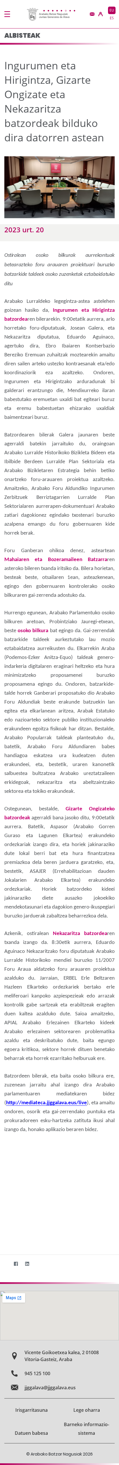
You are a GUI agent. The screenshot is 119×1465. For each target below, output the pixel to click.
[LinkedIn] (27, 1263)
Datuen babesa (31, 1433)
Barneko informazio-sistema (86, 1428)
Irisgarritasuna (31, 1410)
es (112, 18)
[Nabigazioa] (7, 14)
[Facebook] (15, 1263)
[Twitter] (4, 1263)
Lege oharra (86, 1410)
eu (111, 10)
